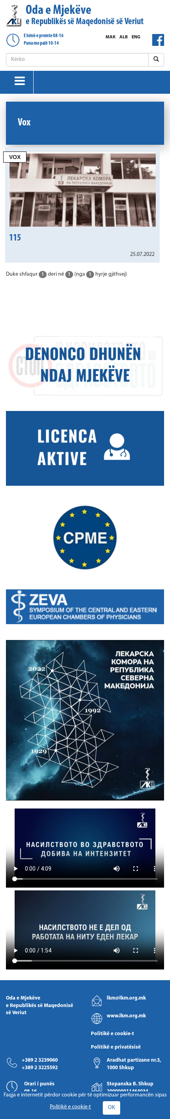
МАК (110, 37)
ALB (123, 37)
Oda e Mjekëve (85, 15)
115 (15, 238)
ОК (111, 1108)
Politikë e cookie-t (112, 1033)
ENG (136, 37)
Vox (15, 157)
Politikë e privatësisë (116, 1047)
